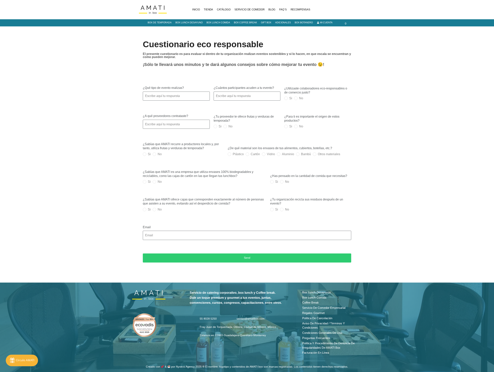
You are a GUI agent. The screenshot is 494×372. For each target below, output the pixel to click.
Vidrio (271, 154)
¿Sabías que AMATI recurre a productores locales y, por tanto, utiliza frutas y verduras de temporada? (181, 146)
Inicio (196, 9)
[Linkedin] (343, 9)
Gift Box (266, 22)
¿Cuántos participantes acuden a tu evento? (244, 87)
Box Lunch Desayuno (189, 22)
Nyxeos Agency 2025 (189, 366)
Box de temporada (160, 22)
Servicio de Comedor (249, 9)
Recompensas (300, 9)
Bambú (306, 154)
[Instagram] (334, 9)
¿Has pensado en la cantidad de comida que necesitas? (308, 176)
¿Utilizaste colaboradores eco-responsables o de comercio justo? (315, 90)
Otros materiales (329, 154)
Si (290, 98)
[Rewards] (22, 360)
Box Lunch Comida (218, 22)
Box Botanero (304, 22)
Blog (271, 9)
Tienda (208, 9)
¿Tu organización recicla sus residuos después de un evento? (306, 201)
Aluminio (288, 154)
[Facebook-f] (142, 306)
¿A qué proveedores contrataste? (165, 116)
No (301, 98)
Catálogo (224, 9)
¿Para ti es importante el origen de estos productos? (311, 118)
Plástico (238, 154)
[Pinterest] (352, 9)
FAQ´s (283, 9)
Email (147, 227)
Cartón (255, 154)
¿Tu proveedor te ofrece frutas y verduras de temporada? (244, 118)
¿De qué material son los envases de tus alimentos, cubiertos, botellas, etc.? (280, 148)
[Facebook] (326, 9)
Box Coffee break (245, 22)
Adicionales (283, 22)
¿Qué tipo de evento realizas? (163, 87)
